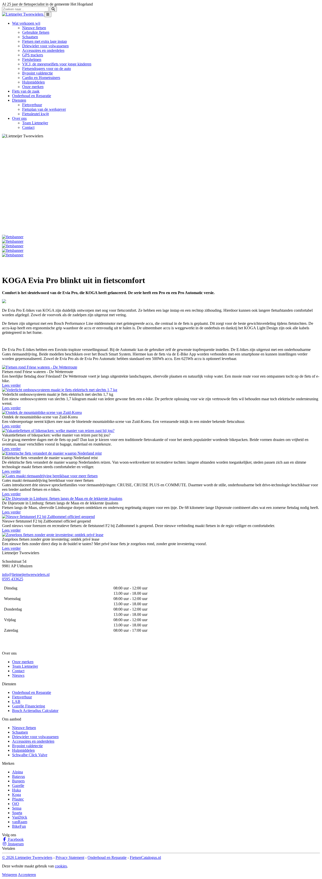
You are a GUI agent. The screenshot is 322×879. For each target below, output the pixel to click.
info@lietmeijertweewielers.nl (26, 574)
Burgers (18, 781)
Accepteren (27, 874)
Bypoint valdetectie (37, 73)
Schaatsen (30, 37)
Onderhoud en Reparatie (31, 96)
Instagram (15, 844)
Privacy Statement (70, 857)
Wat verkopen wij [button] (26, 23)
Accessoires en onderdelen (43, 50)
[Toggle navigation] (47, 14)
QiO (15, 804)
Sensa (16, 808)
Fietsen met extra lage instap (44, 41)
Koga (16, 794)
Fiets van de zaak (25, 91)
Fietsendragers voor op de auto (46, 68)
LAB (16, 701)
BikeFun (19, 826)
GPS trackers (32, 55)
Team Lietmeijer (35, 123)
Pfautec (18, 799)
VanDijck (19, 817)
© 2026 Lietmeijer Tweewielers (27, 857)
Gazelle (18, 785)
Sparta (17, 813)
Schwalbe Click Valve (29, 755)
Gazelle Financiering (28, 706)
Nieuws (18, 675)
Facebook (15, 839)
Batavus (18, 776)
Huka (16, 790)
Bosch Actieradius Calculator (35, 710)
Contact (28, 127)
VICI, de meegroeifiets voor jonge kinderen (56, 64)
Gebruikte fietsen (35, 32)
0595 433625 (12, 579)
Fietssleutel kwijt (35, 114)
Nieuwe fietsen (34, 28)
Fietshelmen (31, 59)
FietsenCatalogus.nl (145, 857)
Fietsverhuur (32, 105)
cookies (61, 866)
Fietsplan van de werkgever (44, 109)
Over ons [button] (19, 118)
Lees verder (11, 385)
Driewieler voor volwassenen (45, 46)
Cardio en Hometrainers (41, 77)
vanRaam (19, 822)
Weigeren (9, 874)
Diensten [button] (19, 100)
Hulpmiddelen (33, 82)
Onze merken (33, 87)
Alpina (17, 772)
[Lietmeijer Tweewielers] (23, 14)
